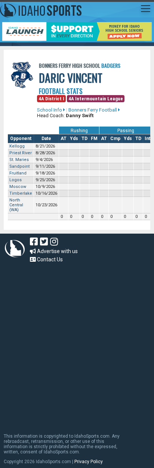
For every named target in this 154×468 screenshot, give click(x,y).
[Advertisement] (77, 344)
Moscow (17, 186)
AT (64, 138)
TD (84, 138)
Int (147, 138)
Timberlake (20, 193)
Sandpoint (19, 166)
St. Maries (19, 159)
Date (46, 138)
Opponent (20, 138)
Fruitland (18, 173)
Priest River (20, 153)
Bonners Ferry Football (93, 110)
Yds (74, 138)
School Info (50, 110)
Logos (15, 179)
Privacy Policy (88, 461)
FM (94, 138)
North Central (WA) (16, 205)
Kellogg (17, 146)
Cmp (115, 138)
